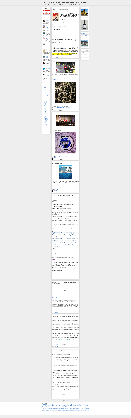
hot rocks (74, 411)
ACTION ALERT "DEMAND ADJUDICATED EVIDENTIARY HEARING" (46, 112)
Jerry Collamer (58, 410)
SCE (63, 404)
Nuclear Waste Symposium (76, 410)
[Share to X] (65, 156)
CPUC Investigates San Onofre (57, 61)
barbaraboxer (67, 411)
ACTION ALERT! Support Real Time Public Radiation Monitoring (48, 26)
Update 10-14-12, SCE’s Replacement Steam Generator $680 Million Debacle (65, 350)
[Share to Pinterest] (67, 106)
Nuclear (80, 404)
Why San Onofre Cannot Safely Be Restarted (60, 9)
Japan (79, 408)
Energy (73, 408)
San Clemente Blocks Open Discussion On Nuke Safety (47, 57)
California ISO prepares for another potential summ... (46, 122)
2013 (44, 87)
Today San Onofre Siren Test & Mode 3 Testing (46, 96)
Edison (53, 405)
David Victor (66, 408)
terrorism (83, 411)
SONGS (67, 278)
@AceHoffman (55, 79)
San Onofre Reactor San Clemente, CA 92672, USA (59, 57)
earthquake (61, 406)
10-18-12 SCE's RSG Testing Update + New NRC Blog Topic (62, 195)
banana (65, 411)
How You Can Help (63, 5)
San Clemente (53, 404)
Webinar (56, 411)
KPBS (83, 407)
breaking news (58, 406)
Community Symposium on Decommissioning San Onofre (74, 406)
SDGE (66, 278)
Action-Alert (57, 405)
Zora (69, 107)
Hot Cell (49, 410)
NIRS (47, 407)
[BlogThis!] (65, 106)
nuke (75, 411)
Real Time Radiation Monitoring (73, 5)
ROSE (60, 278)
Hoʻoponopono (51, 410)
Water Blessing (55, 411)
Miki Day (73, 410)
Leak (68, 410)
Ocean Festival (79, 410)
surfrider (88, 406)
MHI (85, 404)
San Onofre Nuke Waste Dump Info (65, 2)
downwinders (85, 406)
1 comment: (62, 156)
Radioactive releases (57, 278)
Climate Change (46, 408)
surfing (82, 411)
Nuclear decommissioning (68, 407)
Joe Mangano (60, 410)
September (45, 124)
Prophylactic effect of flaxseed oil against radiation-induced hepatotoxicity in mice (84, 33)
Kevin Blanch (63, 410)
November (45, 90)
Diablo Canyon (68, 408)
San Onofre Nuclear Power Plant (78, 407)
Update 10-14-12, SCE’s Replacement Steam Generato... (46, 109)
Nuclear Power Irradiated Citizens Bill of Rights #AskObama (48, 69)
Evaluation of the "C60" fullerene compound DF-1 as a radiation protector (84, 36)
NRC (46, 404)
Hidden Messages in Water (46, 410)
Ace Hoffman (69, 78)
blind (68, 411)
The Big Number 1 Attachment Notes (58, 32)
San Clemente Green (63, 278)
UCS (56, 407)
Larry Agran (67, 410)
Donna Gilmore (59, 107)
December (45, 89)
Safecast (74, 407)
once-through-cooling (79, 411)
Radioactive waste (52, 406)
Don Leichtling (82, 405)
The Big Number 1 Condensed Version (58, 31)
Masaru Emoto (71, 410)
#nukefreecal (63, 406)
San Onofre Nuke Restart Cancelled (46, 120)
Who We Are (58, 5)
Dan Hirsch (67, 405)
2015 (44, 85)
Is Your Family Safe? (48, 5)
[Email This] (64, 106)
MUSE (64, 407)
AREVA (43, 407)
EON (70, 408)
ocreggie (76, 411)
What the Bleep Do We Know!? (59, 411)
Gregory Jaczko (77, 408)
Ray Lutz (68, 107)
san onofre (61, 404)
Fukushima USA (58, 404)
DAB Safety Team (66, 404)
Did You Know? (54, 5)
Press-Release (85, 405)
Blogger (78, 413)
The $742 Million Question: (47, 32)
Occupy (85, 407)
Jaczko (56, 410)
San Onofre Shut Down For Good (47, 62)
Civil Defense (67, 406)
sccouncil (82, 407)
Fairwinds (75, 408)
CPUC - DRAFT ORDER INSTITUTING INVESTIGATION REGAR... (46, 103)
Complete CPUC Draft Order (55, 297)
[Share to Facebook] (66, 106)
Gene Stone (65, 107)
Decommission (79, 405)
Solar (55, 407)
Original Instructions (82, 410)
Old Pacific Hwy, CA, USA (56, 189)
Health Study (43, 410)
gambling (72, 411)
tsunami (85, 411)
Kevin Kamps (65, 410)
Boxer (64, 405)
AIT (65, 406)
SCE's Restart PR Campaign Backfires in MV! (46, 118)
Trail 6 (48, 411)
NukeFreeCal (53, 278)
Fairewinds (87, 404)
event (71, 411)
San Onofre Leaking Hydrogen (57, 163)
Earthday (72, 408)
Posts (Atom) (67, 400)
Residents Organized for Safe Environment (74, 404)
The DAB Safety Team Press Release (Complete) (59, 26)
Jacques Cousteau (54, 410)
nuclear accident (70, 405)
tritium (84, 411)
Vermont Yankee (52, 411)
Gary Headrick (55, 78)
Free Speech (63, 407)
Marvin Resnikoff (83, 408)
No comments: (62, 106)
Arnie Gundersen (44, 405)
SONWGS (87, 407)
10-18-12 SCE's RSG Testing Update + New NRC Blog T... (46, 100)
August (45, 125)
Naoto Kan (86, 408)
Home (43, 5)
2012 (44, 88)
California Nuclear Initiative (75, 405)
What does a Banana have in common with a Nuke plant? (47, 75)
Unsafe (50, 411)
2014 (44, 86)
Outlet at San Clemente (86, 410)
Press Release (48, 406)
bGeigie (64, 411)
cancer (58, 407)
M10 (69, 410)
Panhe (88, 410)
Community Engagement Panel (51, 408)
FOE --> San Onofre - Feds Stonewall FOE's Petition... (46, 106)
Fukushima (49, 404)
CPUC (57, 107)
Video (68, 5)
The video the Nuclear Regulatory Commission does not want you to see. (48, 44)
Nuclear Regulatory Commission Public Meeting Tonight (46, 115)
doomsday (70, 411)
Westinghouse (55, 406)
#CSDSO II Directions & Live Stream (47, 38)
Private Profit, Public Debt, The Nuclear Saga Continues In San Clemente (47, 50)
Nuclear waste (72, 407)
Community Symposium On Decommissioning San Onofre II (59, 408)
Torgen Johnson (46, 411)
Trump (49, 411)
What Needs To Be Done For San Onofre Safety (48, 20)
